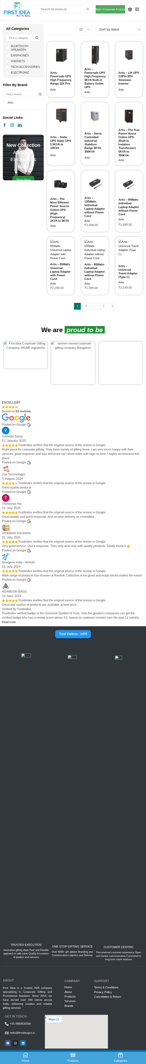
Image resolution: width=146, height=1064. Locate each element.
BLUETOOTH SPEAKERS (19, 47)
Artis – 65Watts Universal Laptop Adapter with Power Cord (60, 271)
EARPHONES (20, 55)
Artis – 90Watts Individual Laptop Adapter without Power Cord (128, 207)
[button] (130, 9)
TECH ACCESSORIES (25, 66)
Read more (9, 622)
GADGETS (18, 61)
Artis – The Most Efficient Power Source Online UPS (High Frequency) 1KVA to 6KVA (59, 209)
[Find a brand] (40, 94)
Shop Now (23, 179)
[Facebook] (4, 125)
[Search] (88, 9)
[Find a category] (36, 37)
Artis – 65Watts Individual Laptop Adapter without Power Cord (94, 272)
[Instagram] (12, 125)
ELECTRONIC (20, 72)
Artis (10, 102)
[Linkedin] (20, 125)
